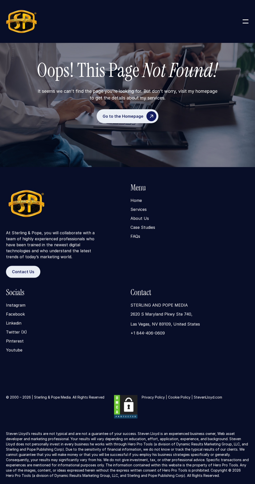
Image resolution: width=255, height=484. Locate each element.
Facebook (15, 314)
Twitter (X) (16, 332)
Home (136, 200)
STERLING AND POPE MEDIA (159, 305)
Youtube (14, 350)
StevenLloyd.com (208, 397)
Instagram (15, 305)
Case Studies (142, 227)
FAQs (135, 236)
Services (138, 209)
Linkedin (13, 323)
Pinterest (15, 341)
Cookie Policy (179, 397)
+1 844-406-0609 (147, 333)
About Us (139, 218)
